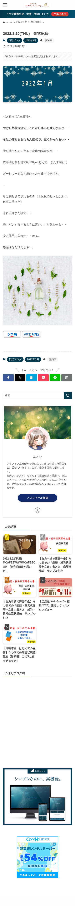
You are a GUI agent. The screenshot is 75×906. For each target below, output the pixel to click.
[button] (8, 377)
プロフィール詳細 (37, 497)
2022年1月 (30, 40)
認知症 (48, 40)
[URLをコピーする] (66, 377)
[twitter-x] (37, 510)
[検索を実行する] (68, 395)
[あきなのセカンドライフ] (37, 5)
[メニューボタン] (5, 5)
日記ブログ (14, 40)
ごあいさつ (60, 14)
